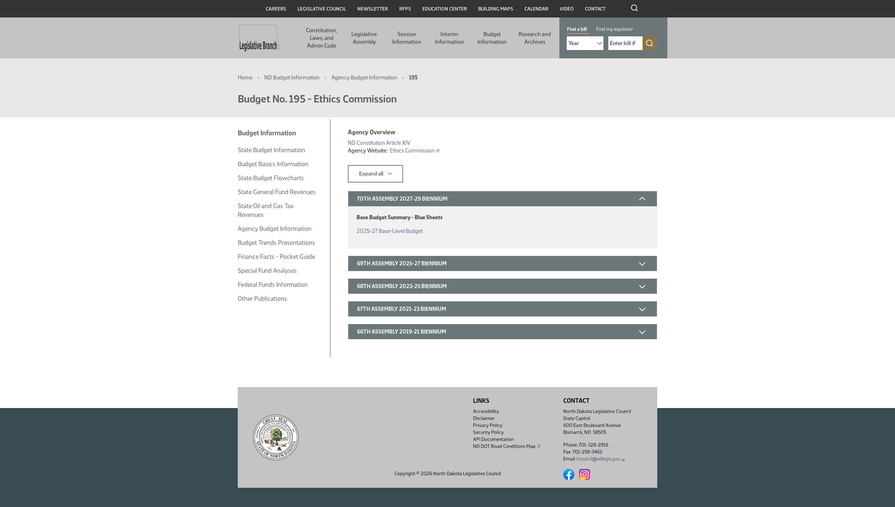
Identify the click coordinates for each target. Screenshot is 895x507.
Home (245, 77)
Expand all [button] (371, 173)
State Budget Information (271, 150)
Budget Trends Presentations (276, 243)
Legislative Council (322, 9)
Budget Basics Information (273, 164)
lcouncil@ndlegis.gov (598, 459)
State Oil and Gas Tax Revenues (265, 210)
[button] (502, 198)
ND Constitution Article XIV (379, 143)
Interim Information (449, 38)
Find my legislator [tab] (614, 29)
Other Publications (262, 298)
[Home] (259, 38)
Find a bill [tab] (577, 29)
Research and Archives (534, 38)
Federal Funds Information (273, 284)
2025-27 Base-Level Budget (390, 230)
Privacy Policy (487, 425)
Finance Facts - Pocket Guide (276, 256)
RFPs (405, 9)
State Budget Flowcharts (271, 178)
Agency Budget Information (364, 77)
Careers (276, 9)
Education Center (444, 9)
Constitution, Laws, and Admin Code (321, 38)
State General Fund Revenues (277, 192)
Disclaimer (484, 418)
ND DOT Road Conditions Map (504, 446)
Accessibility (486, 411)
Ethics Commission (412, 150)
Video (567, 9)
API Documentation (493, 439)
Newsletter (372, 9)
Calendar (536, 9)
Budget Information (492, 38)
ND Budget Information (292, 77)
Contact (595, 9)
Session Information (406, 38)
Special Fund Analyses (267, 270)
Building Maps (495, 9)
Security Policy (488, 432)
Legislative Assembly (364, 38)
